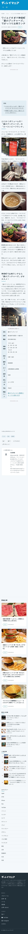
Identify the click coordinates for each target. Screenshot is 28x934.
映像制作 (3, 853)
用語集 (3, 904)
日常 (2, 849)
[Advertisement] (14, 84)
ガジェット (4, 821)
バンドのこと (4, 835)
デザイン (3, 832)
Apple (2, 793)
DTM (2, 796)
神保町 (12, 436)
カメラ (3, 818)
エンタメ (3, 814)
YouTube (3, 807)
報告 (2, 846)
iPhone (3, 800)
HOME (2, 13)
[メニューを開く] (6, 7)
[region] (14, 362)
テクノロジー (4, 828)
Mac (2, 804)
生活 (2, 856)
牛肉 (8, 436)
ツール (3, 901)
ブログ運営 (4, 839)
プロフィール (5, 895)
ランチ (3, 436)
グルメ (7, 13)
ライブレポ (4, 842)
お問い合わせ (5, 907)
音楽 (2, 860)
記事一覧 (3, 898)
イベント (3, 811)
